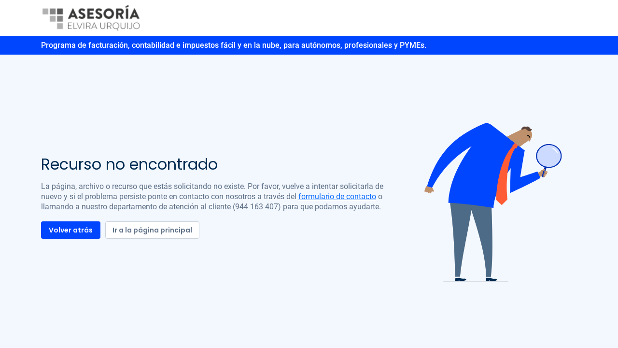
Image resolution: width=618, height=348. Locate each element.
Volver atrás (71, 230)
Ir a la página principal (152, 230)
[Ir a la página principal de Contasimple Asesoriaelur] (91, 17)
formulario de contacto (337, 196)
